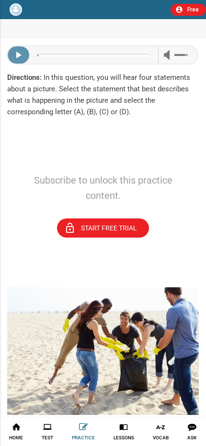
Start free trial (100, 228)
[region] (103, 159)
